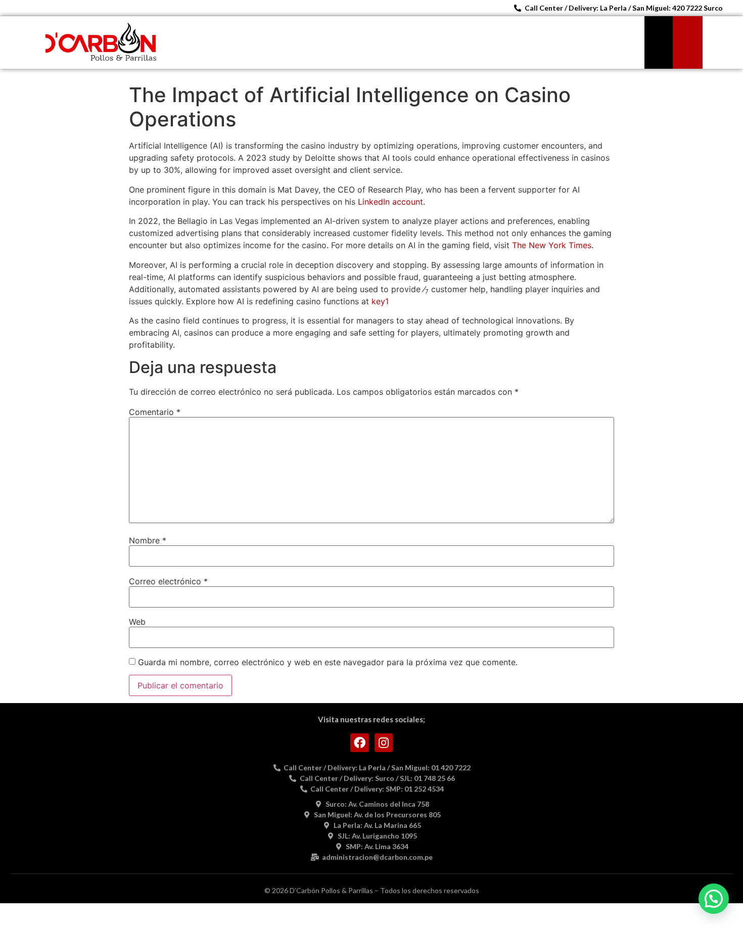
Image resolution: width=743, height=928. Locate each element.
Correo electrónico (168, 581)
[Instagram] (384, 742)
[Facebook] (359, 742)
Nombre (147, 540)
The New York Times (551, 245)
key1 (380, 301)
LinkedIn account (390, 202)
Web (137, 622)
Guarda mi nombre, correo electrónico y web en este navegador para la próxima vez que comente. (328, 662)
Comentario (154, 412)
